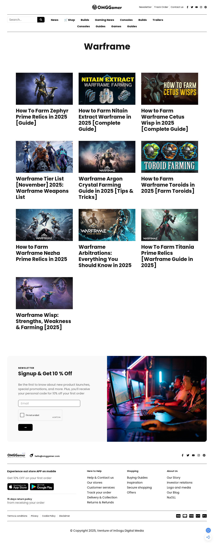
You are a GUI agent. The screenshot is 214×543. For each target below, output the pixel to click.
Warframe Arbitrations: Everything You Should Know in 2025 (105, 256)
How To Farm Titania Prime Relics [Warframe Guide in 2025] (167, 256)
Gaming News (104, 20)
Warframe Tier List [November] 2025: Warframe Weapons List (42, 188)
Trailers (158, 20)
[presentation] (44, 89)
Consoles (126, 20)
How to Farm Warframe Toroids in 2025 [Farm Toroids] (168, 185)
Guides (100, 26)
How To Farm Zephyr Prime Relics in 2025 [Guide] (42, 116)
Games (116, 26)
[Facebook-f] (187, 7)
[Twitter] (192, 7)
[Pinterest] (205, 7)
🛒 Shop (69, 20)
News (54, 20)
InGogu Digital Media (128, 531)
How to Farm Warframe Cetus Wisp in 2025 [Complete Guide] (164, 120)
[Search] (41, 19)
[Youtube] (196, 7)
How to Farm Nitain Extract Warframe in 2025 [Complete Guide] (105, 120)
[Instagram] (201, 7)
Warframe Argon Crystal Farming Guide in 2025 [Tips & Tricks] (106, 188)
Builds (85, 20)
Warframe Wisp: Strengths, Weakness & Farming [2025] (43, 321)
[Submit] (25, 427)
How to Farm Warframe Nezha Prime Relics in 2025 (41, 253)
